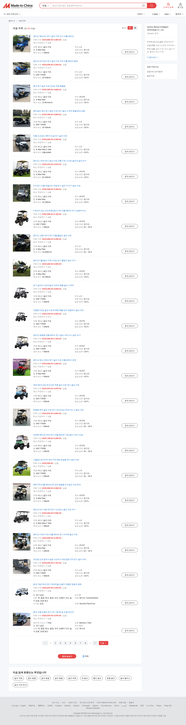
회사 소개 (55, 702)
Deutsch (76, 705)
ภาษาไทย (150, 705)
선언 (63, 702)
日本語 (50, 705)
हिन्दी (142, 705)
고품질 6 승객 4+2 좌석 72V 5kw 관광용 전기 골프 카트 (56, 459)
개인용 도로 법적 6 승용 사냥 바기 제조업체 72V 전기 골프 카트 (59, 559)
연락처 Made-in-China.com (106, 702)
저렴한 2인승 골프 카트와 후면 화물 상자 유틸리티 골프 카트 (58, 310)
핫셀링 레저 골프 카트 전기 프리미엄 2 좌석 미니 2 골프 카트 (58, 410)
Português (86, 705)
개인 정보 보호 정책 (87, 702)
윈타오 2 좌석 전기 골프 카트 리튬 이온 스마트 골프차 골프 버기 (59, 160)
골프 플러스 (125, 678)
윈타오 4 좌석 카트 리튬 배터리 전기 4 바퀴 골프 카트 (55, 534)
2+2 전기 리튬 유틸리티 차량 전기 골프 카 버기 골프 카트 (57, 185)
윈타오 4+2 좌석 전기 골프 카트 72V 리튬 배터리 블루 (55, 61)
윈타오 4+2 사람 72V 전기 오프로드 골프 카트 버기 (54, 509)
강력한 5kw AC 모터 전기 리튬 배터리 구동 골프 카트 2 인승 (58, 434)
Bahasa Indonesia (93, 708)
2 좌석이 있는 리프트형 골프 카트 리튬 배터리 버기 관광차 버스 (59, 210)
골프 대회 (72, 678)
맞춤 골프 (111, 678)
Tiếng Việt (168, 705)
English (23, 705)
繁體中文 (41, 705)
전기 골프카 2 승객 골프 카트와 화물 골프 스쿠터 (53, 285)
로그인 (180, 7)
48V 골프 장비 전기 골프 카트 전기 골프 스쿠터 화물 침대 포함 (59, 111)
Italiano (95, 705)
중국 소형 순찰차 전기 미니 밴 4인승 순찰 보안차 (53, 612)
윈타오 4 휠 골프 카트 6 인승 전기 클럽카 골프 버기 (54, 260)
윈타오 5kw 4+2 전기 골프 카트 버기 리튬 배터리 (53, 36)
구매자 (140, 14)
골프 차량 (18, 678)
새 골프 (85, 678)
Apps (166, 14)
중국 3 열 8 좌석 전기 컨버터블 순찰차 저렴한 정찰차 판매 (57, 584)
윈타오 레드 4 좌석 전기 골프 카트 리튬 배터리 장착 (54, 360)
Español (68, 705)
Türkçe (158, 705)
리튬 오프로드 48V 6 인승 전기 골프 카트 (50, 135)
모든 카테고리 (12, 14)
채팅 (87, 656)
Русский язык (106, 705)
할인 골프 (97, 678)
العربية (124, 705)
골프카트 (151, 75)
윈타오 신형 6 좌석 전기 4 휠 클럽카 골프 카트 (52, 235)
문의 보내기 (130, 52)
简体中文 (32, 705)
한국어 (116, 705)
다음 (103, 643)
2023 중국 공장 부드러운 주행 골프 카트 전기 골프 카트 (56, 385)
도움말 (155, 14)
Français (58, 705)
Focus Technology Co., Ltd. (96, 713)
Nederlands (133, 705)
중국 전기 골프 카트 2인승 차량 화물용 (49, 86)
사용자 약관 (72, 702)
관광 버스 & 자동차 (155, 71)
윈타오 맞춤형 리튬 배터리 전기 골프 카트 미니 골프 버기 (57, 335)
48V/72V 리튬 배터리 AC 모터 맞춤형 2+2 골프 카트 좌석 (57, 484)
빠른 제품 (122, 702)
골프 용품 (32, 678)
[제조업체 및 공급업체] (17, 5)
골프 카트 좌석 (20, 684)
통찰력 (131, 702)
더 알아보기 (153, 57)
